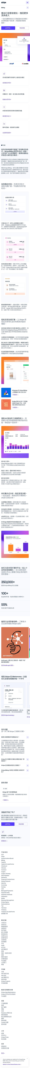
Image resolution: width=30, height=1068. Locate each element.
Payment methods (6, 894)
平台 (2, 943)
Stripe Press (4, 1037)
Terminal (3, 908)
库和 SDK (4, 979)
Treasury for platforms (8, 911)
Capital (3, 862)
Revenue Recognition (7, 900)
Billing (3, 7)
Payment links (5, 892)
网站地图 (3, 1020)
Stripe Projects (5, 981)
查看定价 (3, 841)
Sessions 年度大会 (6, 1013)
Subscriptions (5, 904)
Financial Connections (7, 879)
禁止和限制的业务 (6, 1016)
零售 (2, 964)
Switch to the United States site (11, 1064)
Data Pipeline (5, 875)
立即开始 (7, 28)
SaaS (2, 945)
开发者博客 (4, 983)
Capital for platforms (7, 864)
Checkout (4, 866)
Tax (2, 906)
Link (2, 889)
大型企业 (3, 922)
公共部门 (3, 962)
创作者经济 (4, 949)
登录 (2, 1053)
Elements (4, 877)
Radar (3, 898)
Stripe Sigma (5, 902)
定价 (2, 854)
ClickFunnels (20, 226)
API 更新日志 (5, 977)
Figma (8, 267)
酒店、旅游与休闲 (6, 953)
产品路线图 (4, 1003)
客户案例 (3, 1007)
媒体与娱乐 (4, 957)
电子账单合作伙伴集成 (16, 353)
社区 (2, 1011)
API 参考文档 (5, 973)
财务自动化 (4, 934)
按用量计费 (4, 913)
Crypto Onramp (5, 873)
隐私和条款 (4, 1015)
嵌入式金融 (4, 932)
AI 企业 (3, 947)
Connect (3, 870)
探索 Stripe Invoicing (7, 715)
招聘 (2, 1033)
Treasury (3, 910)
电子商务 (3, 930)
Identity (3, 883)
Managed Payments (7, 891)
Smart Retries (5, 463)
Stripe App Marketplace (8, 992)
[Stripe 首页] (3, 3)
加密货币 (3, 928)
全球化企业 (4, 936)
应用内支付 (4, 938)
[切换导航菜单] (27, 2)
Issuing (3, 887)
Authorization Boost (7, 858)
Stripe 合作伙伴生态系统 (8, 994)
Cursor (8, 308)
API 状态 (3, 975)
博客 (2, 1009)
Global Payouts (5, 881)
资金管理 (3, 941)
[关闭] (27, 1062)
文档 (2, 972)
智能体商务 (4, 926)
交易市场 (3, 940)
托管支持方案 (5, 1048)
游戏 (2, 951)
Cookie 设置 (4, 1022)
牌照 (2, 1018)
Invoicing (4, 885)
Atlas (2, 856)
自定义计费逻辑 (10, 225)
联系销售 (22, 28)
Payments (4, 896)
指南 (2, 1005)
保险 (2, 955)
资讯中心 (3, 1035)
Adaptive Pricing (13, 330)
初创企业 (3, 924)
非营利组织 (4, 959)
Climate (3, 868)
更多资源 (3, 1024)
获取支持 (3, 1046)
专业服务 (3, 960)
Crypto (3, 871)
